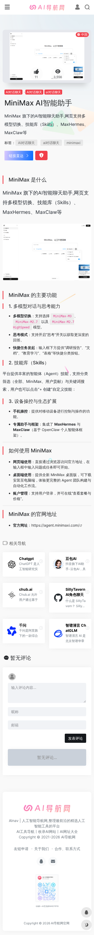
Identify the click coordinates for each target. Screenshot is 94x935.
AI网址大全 (69, 831)
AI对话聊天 (13, 92)
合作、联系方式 (67, 848)
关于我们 (41, 848)
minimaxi (73, 143)
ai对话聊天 (53, 92)
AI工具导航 (25, 831)
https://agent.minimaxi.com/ (55, 525)
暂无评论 (20, 658)
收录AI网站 (47, 831)
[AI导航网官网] (47, 7)
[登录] (77, 8)
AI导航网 (68, 837)
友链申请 (21, 848)
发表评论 (75, 738)
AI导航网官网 (60, 923)
